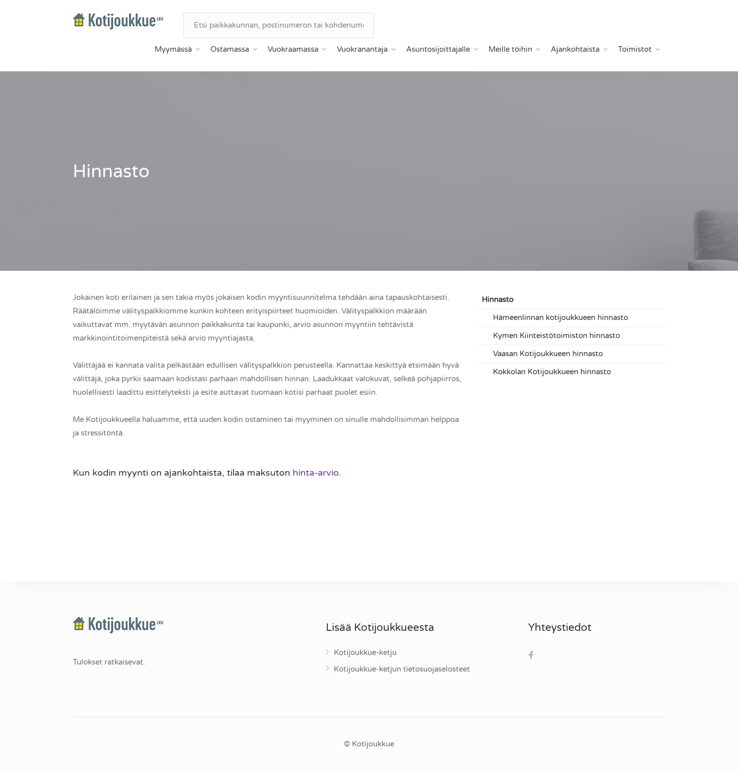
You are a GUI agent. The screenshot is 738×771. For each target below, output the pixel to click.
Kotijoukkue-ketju (365, 652)
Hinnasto (498, 299)
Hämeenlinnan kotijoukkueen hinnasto (560, 317)
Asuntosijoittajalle (438, 49)
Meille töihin (510, 49)
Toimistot (635, 49)
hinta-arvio (316, 472)
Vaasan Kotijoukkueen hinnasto (548, 353)
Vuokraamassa (293, 49)
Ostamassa (229, 49)
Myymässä (173, 49)
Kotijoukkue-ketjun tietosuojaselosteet (402, 669)
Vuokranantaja (362, 49)
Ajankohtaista (575, 49)
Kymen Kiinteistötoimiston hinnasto (556, 335)
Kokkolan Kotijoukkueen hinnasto (552, 371)
